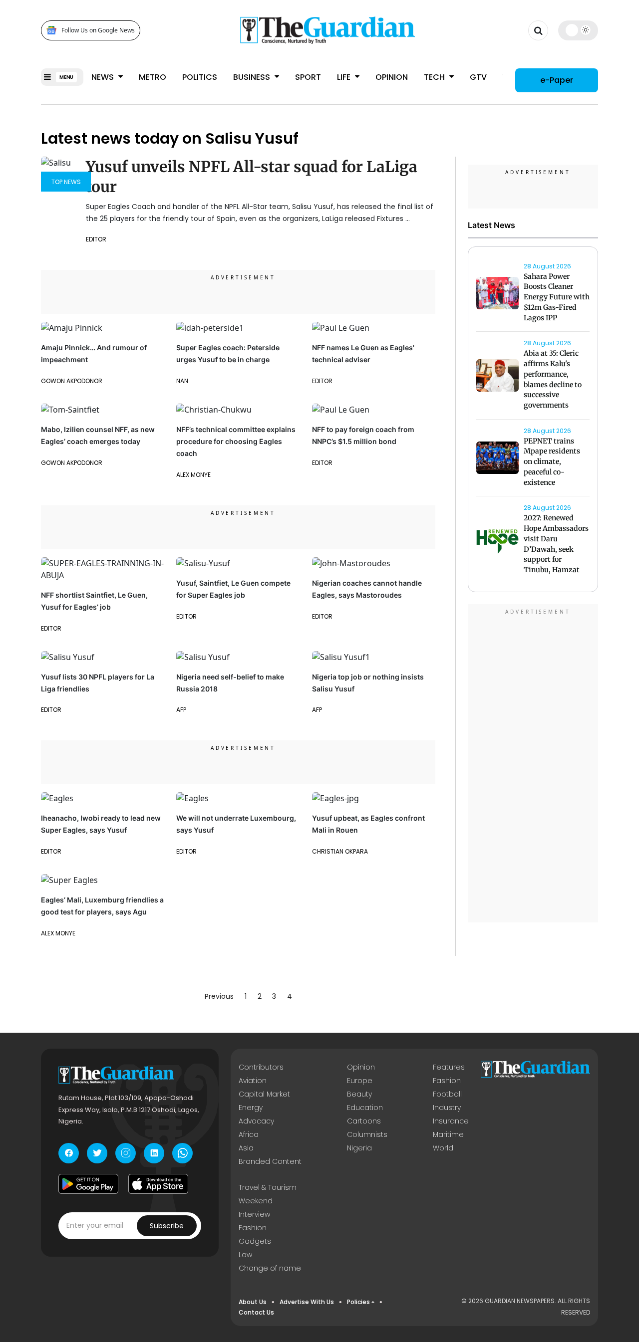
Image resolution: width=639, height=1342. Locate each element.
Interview (254, 1214)
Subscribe (167, 1226)
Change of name (270, 1268)
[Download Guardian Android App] (88, 1183)
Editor (51, 709)
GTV (478, 77)
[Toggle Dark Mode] (578, 29)
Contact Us (256, 1312)
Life (344, 77)
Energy (251, 1108)
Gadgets (255, 1241)
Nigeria (359, 1148)
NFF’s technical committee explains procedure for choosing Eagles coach (236, 441)
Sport (308, 77)
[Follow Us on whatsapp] (182, 1153)
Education (365, 1108)
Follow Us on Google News (98, 30)
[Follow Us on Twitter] (97, 1153)
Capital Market (264, 1094)
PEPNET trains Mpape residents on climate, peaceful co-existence (552, 462)
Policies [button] (358, 1302)
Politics (199, 77)
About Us (253, 1302)
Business (252, 77)
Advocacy (256, 1121)
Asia (246, 1148)
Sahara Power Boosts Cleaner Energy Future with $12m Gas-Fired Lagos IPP (557, 297)
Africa (249, 1134)
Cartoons (364, 1121)
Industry (447, 1108)
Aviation (253, 1081)
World (443, 1148)
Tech (435, 77)
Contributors (261, 1067)
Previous (219, 996)
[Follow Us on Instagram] (125, 1153)
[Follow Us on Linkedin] (154, 1153)
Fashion (447, 1081)
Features (449, 1067)
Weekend (256, 1201)
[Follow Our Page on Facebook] (68, 1153)
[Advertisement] (533, 764)
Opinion (391, 77)
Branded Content (270, 1161)
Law (245, 1255)
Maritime (448, 1134)
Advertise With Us (307, 1302)
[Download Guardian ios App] (158, 1183)
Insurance (451, 1121)
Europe (359, 1081)
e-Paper (556, 79)
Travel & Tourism (268, 1187)
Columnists (367, 1134)
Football (447, 1094)
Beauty (359, 1094)
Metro (152, 77)
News (103, 77)
